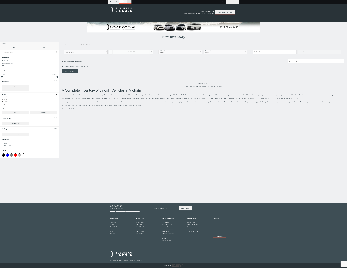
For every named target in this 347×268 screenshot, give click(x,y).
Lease (75, 45)
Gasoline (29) (15, 134)
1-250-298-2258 (209, 11)
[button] (113, 2)
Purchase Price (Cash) (86, 45)
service (192, 102)
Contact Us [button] (185, 208)
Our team (64, 98)
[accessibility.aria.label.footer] (177, 265)
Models (4, 94)
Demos (4, 65)
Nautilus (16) (5, 101)
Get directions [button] (218, 237)
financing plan (271, 102)
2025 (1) (15, 112)
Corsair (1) (4, 99)
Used (14, 47)
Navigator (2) (5, 104)
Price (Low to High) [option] (293, 61)
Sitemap (126, 260)
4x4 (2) (5, 143)
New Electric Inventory (7, 63)
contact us (108, 105)
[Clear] (57, 52)
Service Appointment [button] (225, 12)
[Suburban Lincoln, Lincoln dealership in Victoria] (122, 9)
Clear (55, 80)
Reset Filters (70, 71)
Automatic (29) (15, 123)
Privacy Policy (140, 260)
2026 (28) (43, 112)
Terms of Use (132, 260)
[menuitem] (116, 19)
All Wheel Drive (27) (8, 145)
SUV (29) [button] (15, 89)
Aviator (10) (4, 97)
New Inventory (5, 60)
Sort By (290, 60)
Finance (67, 45)
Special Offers (175, 19)
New (44, 47)
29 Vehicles (78, 61)
